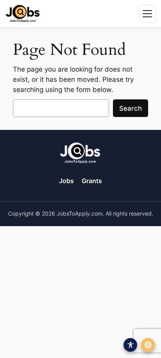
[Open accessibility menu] (130, 345)
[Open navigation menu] (147, 14)
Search (130, 108)
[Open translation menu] (148, 345)
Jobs (66, 181)
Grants (92, 181)
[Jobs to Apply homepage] (23, 14)
